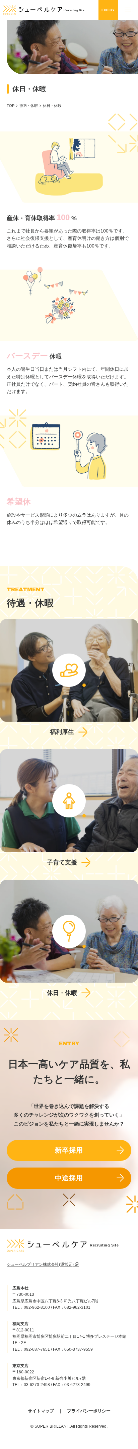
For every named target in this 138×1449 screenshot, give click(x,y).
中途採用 (69, 1178)
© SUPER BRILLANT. (50, 1426)
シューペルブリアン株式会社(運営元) (41, 1264)
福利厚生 (62, 731)
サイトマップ (41, 1411)
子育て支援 (62, 862)
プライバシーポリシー (89, 1411)
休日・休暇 (62, 993)
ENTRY (108, 10)
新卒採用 (69, 1150)
